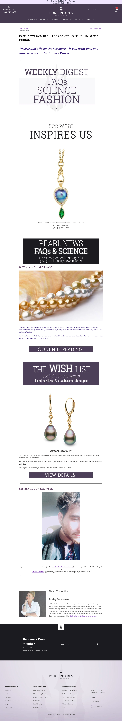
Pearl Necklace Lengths (40, 697)
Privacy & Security (67, 704)
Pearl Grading (37, 704)
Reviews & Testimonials (69, 690)
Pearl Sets (77, 19)
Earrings (43, 19)
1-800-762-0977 (95, 701)
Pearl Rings (90, 19)
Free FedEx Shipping (68, 697)
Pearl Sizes (36, 700)
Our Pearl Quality (67, 700)
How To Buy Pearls (39, 690)
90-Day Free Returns (68, 694)
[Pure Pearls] (61, 10)
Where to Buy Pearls (39, 694)
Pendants (54, 19)
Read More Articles (39, 707)
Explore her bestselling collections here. (83, 616)
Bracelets (66, 19)
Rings (6, 704)
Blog (63, 707)
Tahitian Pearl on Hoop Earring (62, 567)
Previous (94, 28)
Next (100, 28)
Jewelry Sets (8, 707)
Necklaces (32, 19)
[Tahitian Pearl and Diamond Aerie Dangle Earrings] (61, 447)
